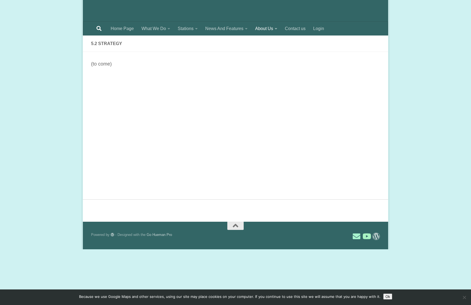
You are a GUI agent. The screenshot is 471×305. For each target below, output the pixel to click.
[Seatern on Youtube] (366, 236)
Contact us (295, 28)
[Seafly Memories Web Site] (376, 236)
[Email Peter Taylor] (356, 236)
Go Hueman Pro (159, 235)
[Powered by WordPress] (112, 234)
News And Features (224, 28)
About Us (264, 28)
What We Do (153, 28)
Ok (387, 296)
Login (318, 28)
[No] (464, 297)
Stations (186, 28)
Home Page (122, 28)
